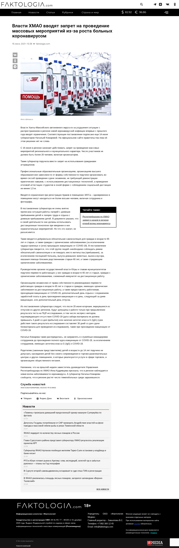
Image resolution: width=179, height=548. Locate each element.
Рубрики (67, 12)
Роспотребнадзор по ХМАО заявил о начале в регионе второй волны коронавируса (96, 220)
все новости (103, 489)
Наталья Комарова (30, 388)
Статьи (50, 12)
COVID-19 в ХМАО (48, 388)
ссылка (137, 524)
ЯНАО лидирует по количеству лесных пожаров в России (52, 433)
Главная (16, 12)
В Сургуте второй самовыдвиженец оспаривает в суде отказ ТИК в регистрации (63, 471)
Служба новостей (33, 384)
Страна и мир (90, 12)
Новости (33, 12)
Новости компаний (23, 546)
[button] (141, 4)
